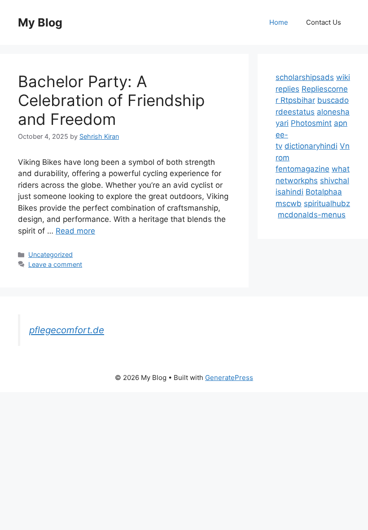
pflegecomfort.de (66, 330)
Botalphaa (324, 191)
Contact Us (323, 22)
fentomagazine (302, 168)
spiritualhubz (327, 203)
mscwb (289, 203)
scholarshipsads (305, 77)
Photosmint (311, 123)
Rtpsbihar (297, 100)
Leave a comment (55, 264)
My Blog (40, 22)
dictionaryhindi (311, 145)
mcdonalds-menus (312, 214)
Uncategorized (50, 254)
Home (278, 22)
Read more (75, 230)
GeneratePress (229, 377)
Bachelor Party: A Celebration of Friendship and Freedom (111, 100)
